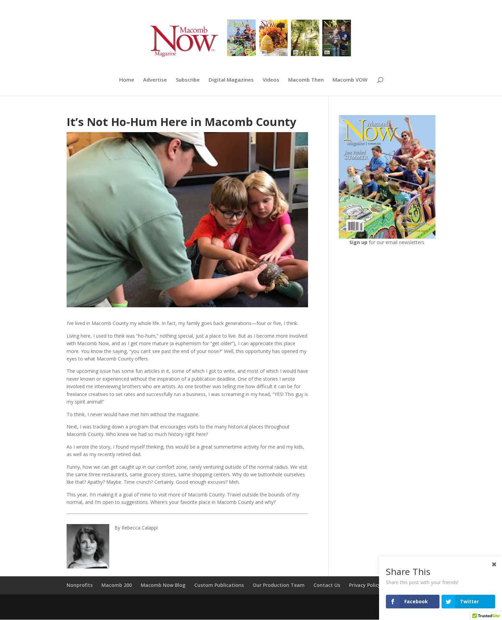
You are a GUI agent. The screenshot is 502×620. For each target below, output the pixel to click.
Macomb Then (306, 80)
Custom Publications (219, 585)
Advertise (155, 80)
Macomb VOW (350, 80)
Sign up (359, 242)
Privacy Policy (365, 585)
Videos (271, 80)
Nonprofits (80, 585)
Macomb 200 (116, 585)
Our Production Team (279, 585)
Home (126, 80)
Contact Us (326, 585)
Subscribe (188, 80)
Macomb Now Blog (163, 585)
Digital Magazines (231, 80)
